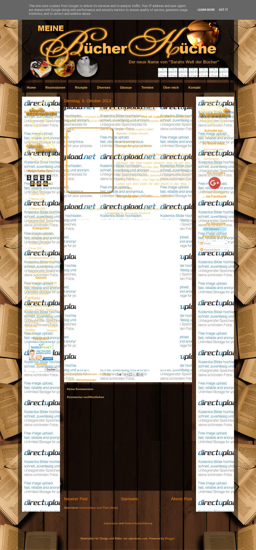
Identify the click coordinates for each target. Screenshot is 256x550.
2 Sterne (34, 194)
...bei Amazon (210, 158)
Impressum (111, 523)
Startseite (129, 499)
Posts (207, 243)
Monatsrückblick (39, 257)
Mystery (52, 319)
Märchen (52, 322)
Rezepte (81, 87)
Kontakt (194, 87)
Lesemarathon (38, 253)
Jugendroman (38, 314)
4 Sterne (34, 203)
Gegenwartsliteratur (39, 306)
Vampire (52, 330)
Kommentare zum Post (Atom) (98, 507)
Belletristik (50, 282)
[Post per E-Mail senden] (119, 374)
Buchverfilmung (38, 238)
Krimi (28, 319)
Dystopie (31, 290)
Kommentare (211, 249)
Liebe (39, 319)
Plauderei (35, 267)
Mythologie (32, 322)
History (29, 310)
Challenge (35, 243)
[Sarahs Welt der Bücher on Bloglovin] (214, 231)
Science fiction (41, 326)
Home (31, 87)
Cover (32, 248)
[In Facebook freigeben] (138, 374)
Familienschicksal (36, 293)
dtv (129, 188)
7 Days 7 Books (38, 234)
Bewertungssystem (41, 213)
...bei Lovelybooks (213, 149)
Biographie (30, 286)
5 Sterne (34, 208)
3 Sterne (34, 199)
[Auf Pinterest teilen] (142, 374)
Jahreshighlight (38, 217)
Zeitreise (30, 334)
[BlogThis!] (130, 374)
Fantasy (32, 297)
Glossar (126, 87)
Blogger (170, 538)
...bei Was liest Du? (214, 154)
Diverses (103, 87)
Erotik (53, 290)
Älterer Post (181, 499)
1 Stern (33, 189)
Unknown (91, 374)
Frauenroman (33, 302)
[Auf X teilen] (134, 374)
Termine (147, 87)
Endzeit (44, 290)
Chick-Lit (52, 286)
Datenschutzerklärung (138, 523)
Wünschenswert (86, 379)
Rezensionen (55, 87)
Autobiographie (33, 283)
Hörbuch (51, 309)
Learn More (206, 9)
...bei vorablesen (212, 163)
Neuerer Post (76, 499)
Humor (39, 309)
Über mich (171, 87)
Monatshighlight (39, 222)
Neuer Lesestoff (39, 262)
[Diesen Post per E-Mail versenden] (127, 374)
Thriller (30, 330)
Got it (223, 9)
